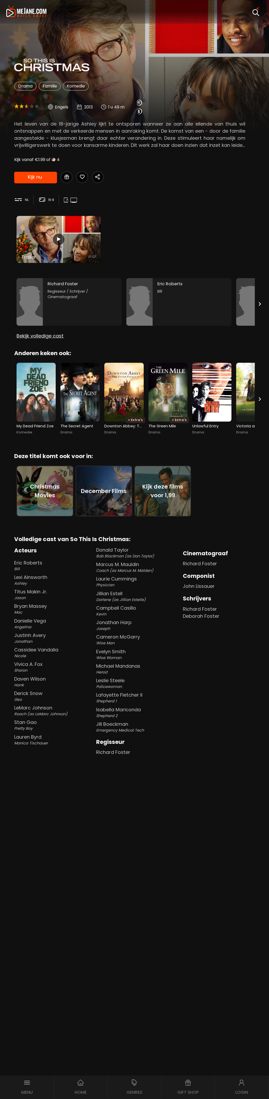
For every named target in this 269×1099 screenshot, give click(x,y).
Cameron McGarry (118, 640)
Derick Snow (28, 696)
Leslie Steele (110, 683)
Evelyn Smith (111, 654)
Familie (50, 86)
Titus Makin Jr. (30, 594)
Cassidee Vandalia (36, 652)
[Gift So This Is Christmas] (67, 177)
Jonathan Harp (114, 625)
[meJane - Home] (26, 12)
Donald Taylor (125, 553)
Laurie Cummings (116, 582)
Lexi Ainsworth (30, 580)
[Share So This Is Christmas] (98, 177)
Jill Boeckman (120, 727)
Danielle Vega (30, 624)
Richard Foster (113, 752)
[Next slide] (259, 304)
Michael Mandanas (118, 669)
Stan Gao (25, 725)
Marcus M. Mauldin (124, 567)
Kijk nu (35, 177)
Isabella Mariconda (118, 712)
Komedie (76, 86)
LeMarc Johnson (41, 710)
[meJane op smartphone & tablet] (67, 200)
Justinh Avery (30, 638)
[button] (27, 1087)
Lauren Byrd (31, 740)
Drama (25, 86)
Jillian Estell (121, 596)
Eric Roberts (28, 565)
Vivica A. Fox (28, 667)
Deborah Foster (201, 616)
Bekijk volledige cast (40, 336)
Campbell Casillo (116, 611)
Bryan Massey (30, 609)
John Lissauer (199, 586)
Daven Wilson (30, 682)
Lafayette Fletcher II (119, 698)
